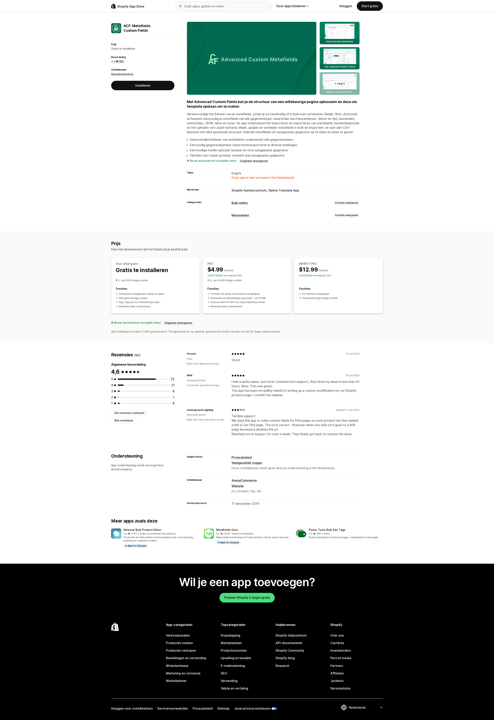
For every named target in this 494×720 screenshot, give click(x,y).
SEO (224, 673)
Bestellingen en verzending (186, 658)
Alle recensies (123, 420)
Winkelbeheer (176, 681)
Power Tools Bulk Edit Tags (327, 529)
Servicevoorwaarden (172, 708)
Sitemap (223, 708)
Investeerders (340, 650)
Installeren (143, 85)
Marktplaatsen (231, 643)
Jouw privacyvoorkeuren (252, 708)
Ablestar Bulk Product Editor (142, 529)
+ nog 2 (340, 83)
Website (238, 486)
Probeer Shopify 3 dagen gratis (247, 597)
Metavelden (240, 215)
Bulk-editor (240, 203)
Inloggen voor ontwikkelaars (132, 708)
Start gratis (370, 6)
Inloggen (345, 6)
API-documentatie (289, 643)
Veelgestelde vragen (247, 463)
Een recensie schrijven (129, 412)
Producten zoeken (179, 643)
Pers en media (340, 658)
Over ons (337, 635)
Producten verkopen (181, 650)
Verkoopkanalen (178, 635)
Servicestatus (340, 688)
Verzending (229, 681)
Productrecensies (234, 650)
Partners (336, 666)
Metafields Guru (227, 529)
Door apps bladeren (291, 6)
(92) (121, 61)
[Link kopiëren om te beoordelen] (198, 353)
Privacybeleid (242, 457)
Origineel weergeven (254, 161)
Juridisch (336, 681)
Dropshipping (230, 635)
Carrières (337, 643)
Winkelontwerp (177, 666)
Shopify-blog (285, 658)
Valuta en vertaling (234, 688)
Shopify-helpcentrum (291, 635)
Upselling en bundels (236, 658)
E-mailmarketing (233, 666)
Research (282, 666)
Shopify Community (290, 650)
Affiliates (337, 673)
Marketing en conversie (183, 673)
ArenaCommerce (122, 74)
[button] (154, 538)
